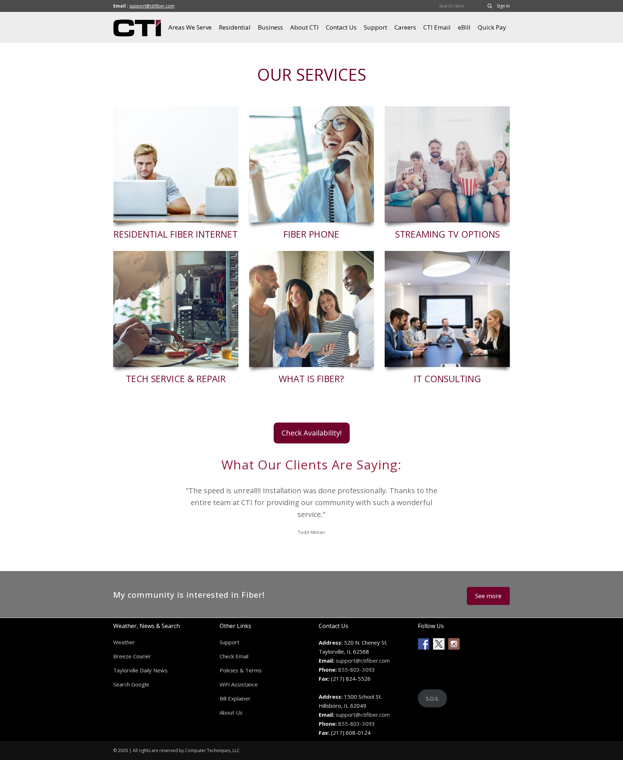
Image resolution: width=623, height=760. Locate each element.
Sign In (503, 6)
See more (488, 596)
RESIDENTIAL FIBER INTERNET (176, 234)
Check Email (234, 656)
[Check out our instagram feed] (454, 644)
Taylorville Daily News (140, 670)
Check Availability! (312, 433)
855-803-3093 (356, 669)
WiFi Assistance (239, 684)
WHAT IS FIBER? (311, 378)
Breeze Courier (132, 656)
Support (229, 642)
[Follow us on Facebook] (423, 644)
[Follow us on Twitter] (439, 644)
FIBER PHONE (311, 234)
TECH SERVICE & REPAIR (176, 378)
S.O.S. (432, 698)
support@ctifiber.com (151, 6)
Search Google (131, 684)
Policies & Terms (241, 670)
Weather (124, 642)
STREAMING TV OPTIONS (447, 234)
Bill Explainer (235, 698)
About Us (231, 712)
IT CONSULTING (447, 378)
